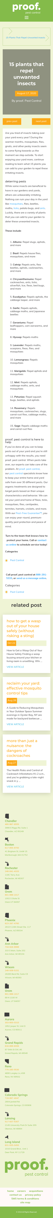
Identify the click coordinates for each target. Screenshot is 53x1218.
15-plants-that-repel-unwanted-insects (25, 38)
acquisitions (36, 1191)
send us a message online (31, 578)
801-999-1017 (12, 895)
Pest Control (17, 560)
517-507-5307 (12, 1122)
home (10, 1191)
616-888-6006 (12, 1046)
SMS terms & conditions (25, 1199)
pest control (16, 473)
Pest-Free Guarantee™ (29, 513)
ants (42, 208)
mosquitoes (16, 204)
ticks (16, 208)
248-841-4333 (12, 871)
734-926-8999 (12, 947)
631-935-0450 (12, 1145)
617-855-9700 (12, 848)
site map (25, 1202)
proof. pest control (29, 469)
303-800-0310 (12, 1023)
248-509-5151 (12, 971)
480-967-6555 (12, 824)
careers (21, 1191)
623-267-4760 (12, 924)
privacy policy (33, 1195)
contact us (15, 1195)
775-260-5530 (12, 1070)
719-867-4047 (12, 1098)
